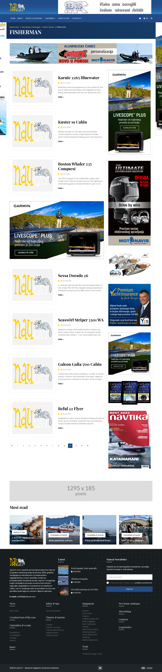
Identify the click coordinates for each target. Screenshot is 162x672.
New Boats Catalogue (31, 27)
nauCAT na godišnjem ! (96, 540)
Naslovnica (14, 27)
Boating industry (89, 632)
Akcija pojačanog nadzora (24, 540)
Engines (85, 616)
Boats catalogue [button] (34, 18)
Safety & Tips (63, 18)
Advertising (125, 611)
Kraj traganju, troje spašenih (84, 568)
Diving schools (52, 635)
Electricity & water (90, 629)
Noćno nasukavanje (131, 540)
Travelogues (15, 635)
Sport (12, 646)
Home (13, 18)
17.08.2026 (76, 582)
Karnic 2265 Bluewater (78, 77)
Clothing (86, 637)
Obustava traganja (79, 579)
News (12, 603)
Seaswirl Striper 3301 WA (81, 319)
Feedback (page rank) (92, 654)
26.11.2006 (66, 83)
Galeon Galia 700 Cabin (79, 364)
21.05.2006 (66, 414)
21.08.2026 (76, 572)
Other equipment (89, 634)
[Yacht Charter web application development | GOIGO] (146, 668)
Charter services (53, 627)
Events (12, 640)
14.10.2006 (66, 174)
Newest (85, 611)
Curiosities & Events (22, 535)
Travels (49, 624)
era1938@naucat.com (26, 596)
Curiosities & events (20, 625)
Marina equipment (90, 640)
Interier (85, 626)
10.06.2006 (66, 369)
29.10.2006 (66, 127)
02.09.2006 (66, 281)
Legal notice (125, 627)
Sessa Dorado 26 (73, 275)
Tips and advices (53, 611)
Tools (85, 646)
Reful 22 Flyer (70, 408)
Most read (14, 611)
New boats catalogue (129, 603)
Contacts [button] (76, 18)
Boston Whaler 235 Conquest (75, 166)
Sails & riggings (88, 621)
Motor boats (48, 27)
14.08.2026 (76, 593)
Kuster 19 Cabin (72, 121)
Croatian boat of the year (23, 617)
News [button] (19, 18)
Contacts (123, 619)
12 (82, 446)
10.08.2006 (66, 325)
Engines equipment (90, 618)
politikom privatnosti (143, 583)
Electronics (87, 613)
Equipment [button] (50, 18)
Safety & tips (52, 603)
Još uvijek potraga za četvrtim (84, 589)
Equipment (88, 603)
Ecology (13, 638)
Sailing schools (52, 632)
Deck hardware (89, 624)
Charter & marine (55, 617)
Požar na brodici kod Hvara (61, 540)
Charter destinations (55, 630)
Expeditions (14, 632)
